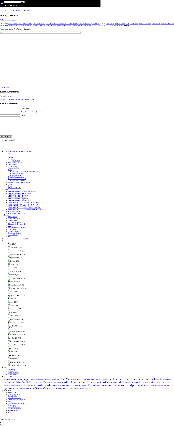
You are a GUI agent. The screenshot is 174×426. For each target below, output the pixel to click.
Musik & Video (13, 166)
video (76, 388)
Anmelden (11, 369)
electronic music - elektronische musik (87, 382)
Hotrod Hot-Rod (166, 382)
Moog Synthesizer (29, 385)
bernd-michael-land (11, 25)
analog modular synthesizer (99, 379)
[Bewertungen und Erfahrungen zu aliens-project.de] (19, 151)
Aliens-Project (12, 24)
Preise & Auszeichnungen (16, 177)
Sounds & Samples (14, 231)
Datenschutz (16, 161)
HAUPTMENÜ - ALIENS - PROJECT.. (17, 10)
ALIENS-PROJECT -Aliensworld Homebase (22, 191)
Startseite (11, 157)
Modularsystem (19, 385)
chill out (12, 382)
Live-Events (12, 229)
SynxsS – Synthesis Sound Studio (19, 182)
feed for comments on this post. (11, 99)
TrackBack (29, 99)
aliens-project (110, 24)
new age (83, 385)
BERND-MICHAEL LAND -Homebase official (23, 206)
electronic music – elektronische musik (44, 25)
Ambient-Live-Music (51, 379)
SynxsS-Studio (49, 24)
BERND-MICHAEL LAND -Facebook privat (23, 204)
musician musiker (62, 25)
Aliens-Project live (35, 379)
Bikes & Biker (12, 220)
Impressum (11, 159)
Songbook (11, 184)
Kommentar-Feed (13, 373)
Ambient (43, 379)
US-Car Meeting (71, 388)
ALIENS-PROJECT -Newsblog (18, 200)
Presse (10, 186)
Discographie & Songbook (16, 224)
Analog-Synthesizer (132, 24)
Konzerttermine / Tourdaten (17, 227)
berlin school (156, 24)
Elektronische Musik (145, 382)
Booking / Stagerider (18, 180)
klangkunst (7, 385)
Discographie (12, 164)
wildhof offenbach (84, 388)
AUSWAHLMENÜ (14, 188)
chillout (18, 382)
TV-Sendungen (17, 175)
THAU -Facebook (14, 211)
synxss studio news (59, 388)
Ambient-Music (120, 24)
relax (107, 385)
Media (10, 170)
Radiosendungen (17, 173)
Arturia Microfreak (8, 20)
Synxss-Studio (101, 25)
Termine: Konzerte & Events (17, 179)
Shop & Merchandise (15, 162)
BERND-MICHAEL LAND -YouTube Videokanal (24, 208)
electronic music (66, 382)
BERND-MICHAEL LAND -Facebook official (23, 202)
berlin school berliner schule (123, 379)
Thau (9, 237)
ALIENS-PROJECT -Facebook (18, 195)
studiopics (160, 385)
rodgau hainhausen (90, 25)
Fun (9, 226)
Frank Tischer (157, 382)
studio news (154, 385)
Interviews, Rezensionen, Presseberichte (25, 171)
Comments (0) (4, 87)
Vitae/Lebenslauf (13, 168)
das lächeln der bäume (54, 382)
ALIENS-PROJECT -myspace (18, 199)
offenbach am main (96, 385)
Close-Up (25, 382)
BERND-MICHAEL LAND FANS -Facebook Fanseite (26, 209)
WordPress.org (12, 374)
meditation (13, 385)
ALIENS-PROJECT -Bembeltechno (19, 193)
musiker (56, 385)
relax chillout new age (76, 25)
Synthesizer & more (37, 24)
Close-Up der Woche (24, 25)
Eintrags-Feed (12, 371)
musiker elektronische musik (70, 385)
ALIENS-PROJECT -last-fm (17, 197)
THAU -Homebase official (16, 213)
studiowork (166, 385)
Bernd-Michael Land (24, 24)
